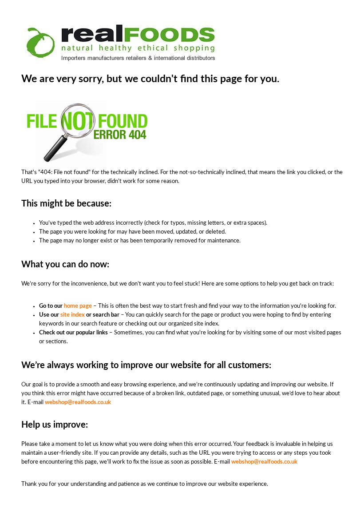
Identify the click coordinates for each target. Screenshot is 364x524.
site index (72, 315)
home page (78, 306)
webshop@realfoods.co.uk (78, 402)
